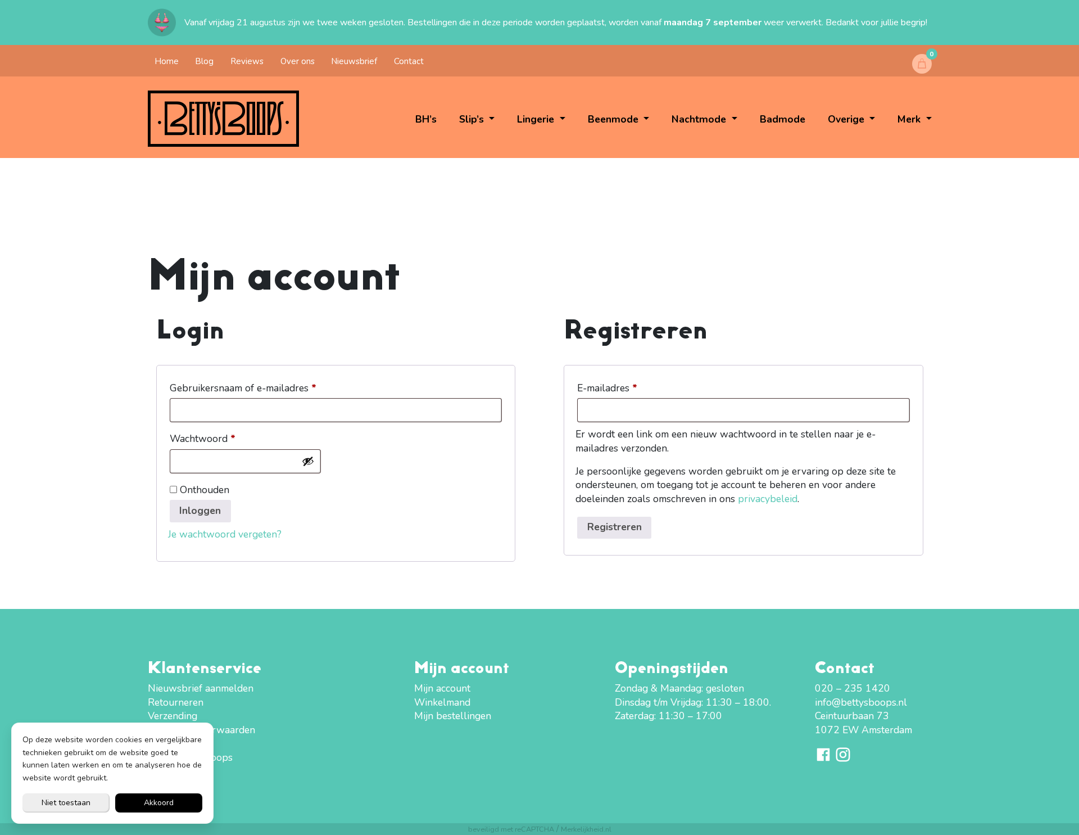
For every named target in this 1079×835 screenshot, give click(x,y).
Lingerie (537, 119)
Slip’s (473, 119)
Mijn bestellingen (452, 716)
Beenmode (614, 119)
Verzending (172, 716)
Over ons (297, 61)
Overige (847, 119)
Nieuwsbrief (354, 61)
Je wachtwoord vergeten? (225, 534)
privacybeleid (767, 498)
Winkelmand (442, 702)
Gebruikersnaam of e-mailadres (258, 388)
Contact (409, 61)
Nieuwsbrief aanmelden (200, 688)
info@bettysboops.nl (861, 702)
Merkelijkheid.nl (586, 829)
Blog (204, 61)
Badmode (782, 119)
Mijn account (442, 688)
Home (167, 61)
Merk (910, 119)
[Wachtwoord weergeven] (308, 461)
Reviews (247, 61)
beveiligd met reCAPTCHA (511, 829)
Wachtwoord (217, 438)
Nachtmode (700, 119)
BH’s (426, 119)
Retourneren (175, 702)
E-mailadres (622, 388)
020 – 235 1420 (852, 688)
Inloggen (200, 510)
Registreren (614, 527)
